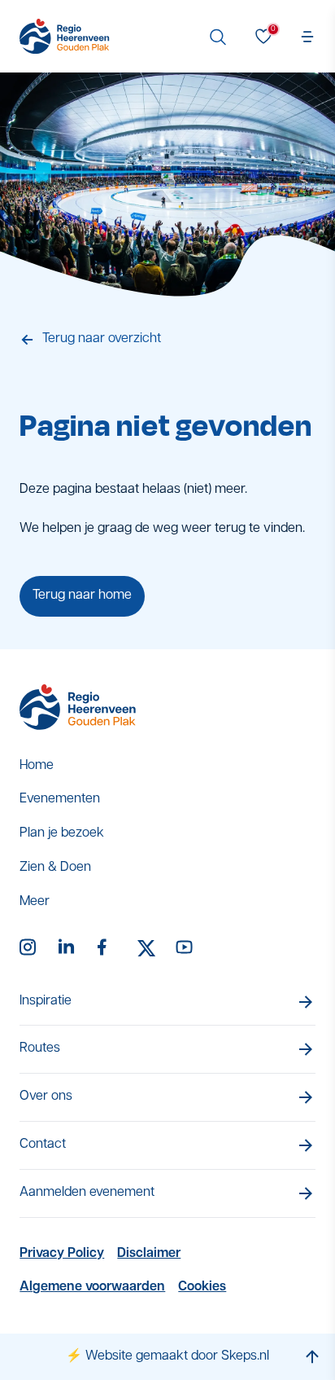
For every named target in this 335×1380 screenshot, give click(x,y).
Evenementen (60, 799)
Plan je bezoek (62, 833)
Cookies (202, 1287)
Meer (35, 901)
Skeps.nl (245, 1356)
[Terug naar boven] (312, 1357)
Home (37, 765)
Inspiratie (46, 1001)
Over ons (46, 1096)
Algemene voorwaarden (92, 1287)
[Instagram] (29, 948)
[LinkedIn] (68, 948)
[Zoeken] (218, 36)
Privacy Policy (62, 1253)
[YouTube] (185, 948)
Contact (43, 1144)
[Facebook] (107, 948)
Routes (40, 1048)
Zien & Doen (55, 867)
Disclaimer (149, 1253)
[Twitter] (146, 948)
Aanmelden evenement (87, 1192)
